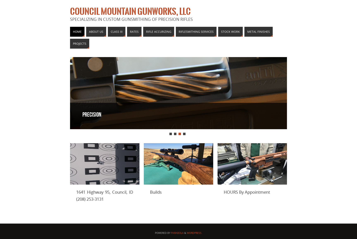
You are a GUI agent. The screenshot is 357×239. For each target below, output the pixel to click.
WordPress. (194, 233)
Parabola (177, 233)
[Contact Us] (104, 164)
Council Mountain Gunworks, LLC (130, 11)
